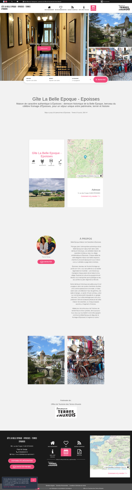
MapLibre (96, 176)
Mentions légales (50, 485)
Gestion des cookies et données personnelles (14, 486)
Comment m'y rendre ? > (90, 196)
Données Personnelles (62, 485)
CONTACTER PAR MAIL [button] (23, 467)
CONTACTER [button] (47, 262)
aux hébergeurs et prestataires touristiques (60, 488)
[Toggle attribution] (101, 176)
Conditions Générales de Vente (77, 485)
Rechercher (102, 79)
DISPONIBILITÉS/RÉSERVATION (22, 461)
